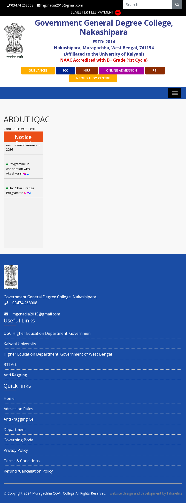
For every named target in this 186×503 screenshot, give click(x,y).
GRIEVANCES (38, 70)
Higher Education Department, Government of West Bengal (58, 354)
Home (9, 398)
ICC (65, 70)
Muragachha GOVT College (53, 493)
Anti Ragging (15, 375)
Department (15, 429)
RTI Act (10, 364)
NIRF (87, 70)
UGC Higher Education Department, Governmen (47, 333)
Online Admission (121, 70)
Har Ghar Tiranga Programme (20, 186)
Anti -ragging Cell (19, 419)
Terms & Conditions (22, 460)
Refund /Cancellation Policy (28, 471)
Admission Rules (18, 408)
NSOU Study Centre (93, 78)
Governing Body (18, 440)
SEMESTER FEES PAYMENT (92, 12)
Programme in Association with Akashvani (18, 164)
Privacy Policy (16, 450)
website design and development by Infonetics (146, 493)
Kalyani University (20, 343)
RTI (155, 70)
